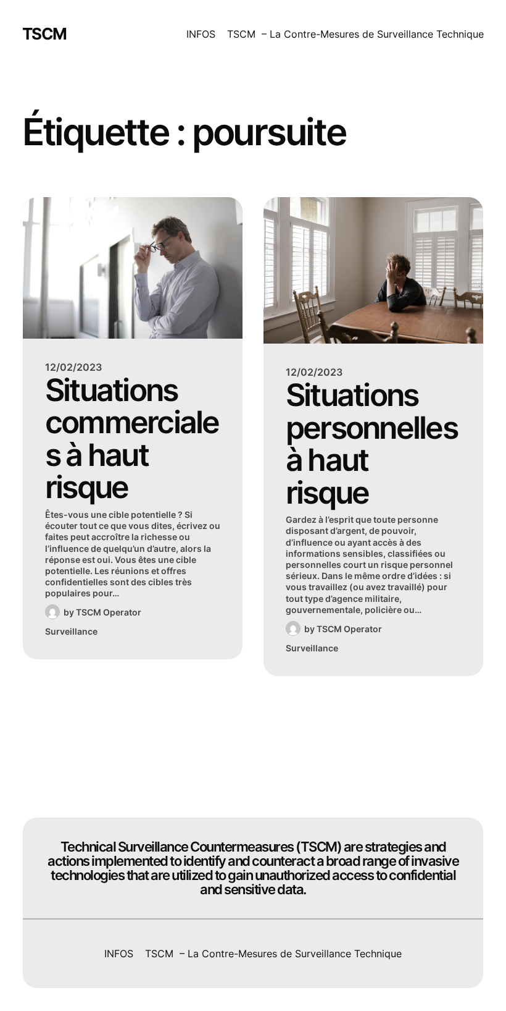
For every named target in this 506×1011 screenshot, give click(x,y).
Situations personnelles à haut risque (371, 444)
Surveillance (71, 631)
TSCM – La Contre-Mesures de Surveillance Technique (355, 34)
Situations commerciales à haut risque (132, 439)
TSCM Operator (108, 612)
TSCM (44, 33)
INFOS (200, 34)
